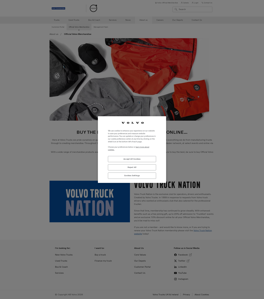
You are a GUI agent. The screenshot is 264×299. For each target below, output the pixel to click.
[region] (132, 149)
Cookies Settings (132, 175)
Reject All (132, 167)
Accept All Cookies (132, 159)
